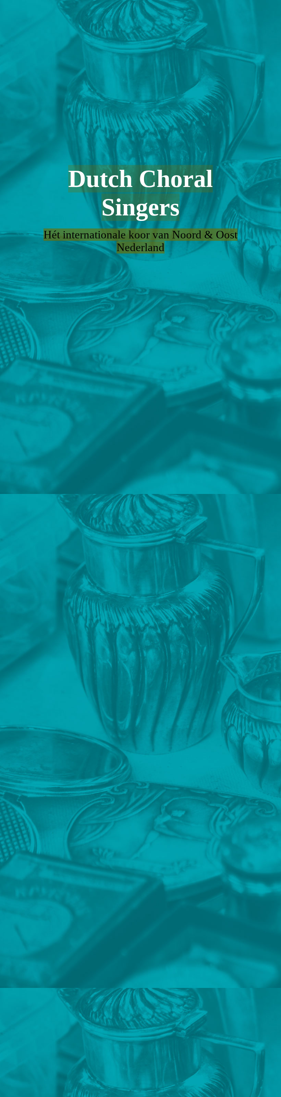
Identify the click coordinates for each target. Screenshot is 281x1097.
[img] (140, 548)
